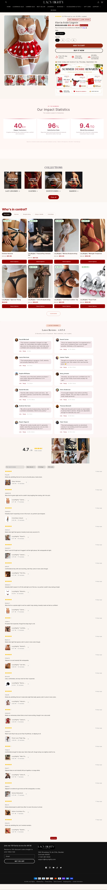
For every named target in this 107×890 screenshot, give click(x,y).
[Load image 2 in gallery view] (21, 80)
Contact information (78, 881)
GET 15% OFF (19, 861)
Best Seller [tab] (7, 214)
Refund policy (40, 881)
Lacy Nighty (32, 881)
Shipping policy (67, 881)
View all (53, 197)
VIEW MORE (53, 313)
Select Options (14, 261)
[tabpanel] (53, 653)
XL (74, 40)
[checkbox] (51, 467)
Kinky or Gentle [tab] (39, 214)
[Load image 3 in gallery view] (32, 80)
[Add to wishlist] (24, 221)
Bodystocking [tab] (27, 214)
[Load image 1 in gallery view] (10, 80)
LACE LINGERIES (11, 191)
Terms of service (58, 881)
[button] (6, 2)
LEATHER (32, 191)
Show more (53, 838)
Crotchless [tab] (51, 214)
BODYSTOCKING (52, 191)
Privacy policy (48, 881)
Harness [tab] (16, 214)
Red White (60, 33)
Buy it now (79, 50)
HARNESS (73, 191)
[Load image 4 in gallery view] (43, 80)
